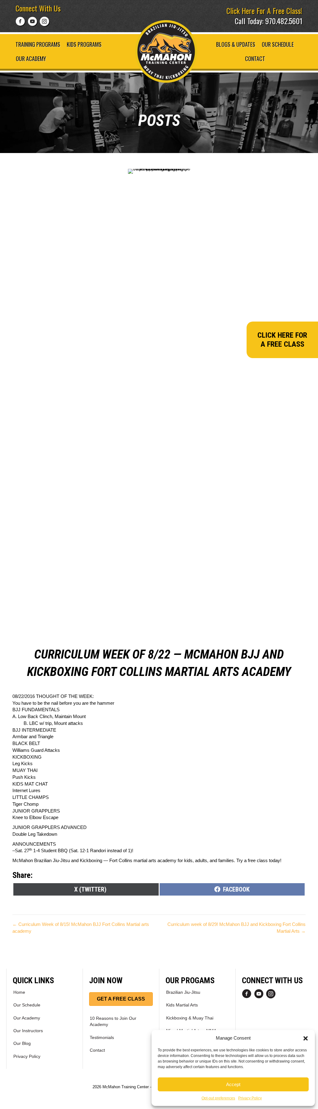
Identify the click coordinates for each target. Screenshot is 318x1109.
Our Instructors (28, 1030)
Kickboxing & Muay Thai (189, 1017)
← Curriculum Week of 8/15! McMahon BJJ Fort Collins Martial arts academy (80, 928)
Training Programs (38, 44)
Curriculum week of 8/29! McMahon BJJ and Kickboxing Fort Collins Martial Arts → (236, 928)
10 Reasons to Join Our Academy (113, 1021)
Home (19, 992)
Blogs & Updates (235, 44)
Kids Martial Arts (182, 1004)
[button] (305, 1038)
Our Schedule (278, 44)
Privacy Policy (250, 1098)
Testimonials (102, 1037)
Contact (255, 59)
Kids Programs (84, 44)
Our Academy (31, 59)
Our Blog (22, 1043)
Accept (233, 1084)
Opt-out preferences (218, 1098)
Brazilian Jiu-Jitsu (183, 992)
